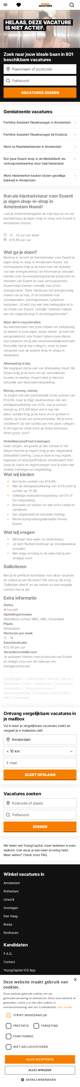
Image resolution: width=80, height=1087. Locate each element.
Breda (8, 924)
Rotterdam (11, 891)
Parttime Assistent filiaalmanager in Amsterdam (37, 122)
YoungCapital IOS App (20, 970)
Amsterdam (13, 678)
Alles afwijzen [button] (40, 1070)
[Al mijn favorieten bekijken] (18, 4)
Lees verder (64, 1007)
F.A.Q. (8, 953)
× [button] (75, 979)
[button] (40, 1079)
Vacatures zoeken (40, 92)
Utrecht (9, 899)
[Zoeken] (73, 4)
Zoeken (40, 826)
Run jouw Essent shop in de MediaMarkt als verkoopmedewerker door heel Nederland (34, 161)
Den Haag (11, 916)
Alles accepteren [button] (40, 1059)
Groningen (11, 908)
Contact (9, 962)
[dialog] (40, 1031)
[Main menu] (5, 5)
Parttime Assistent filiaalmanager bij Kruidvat (35, 134)
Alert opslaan (40, 774)
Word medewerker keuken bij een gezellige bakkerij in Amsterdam (34, 178)
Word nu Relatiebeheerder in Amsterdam (32, 146)
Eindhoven (11, 933)
